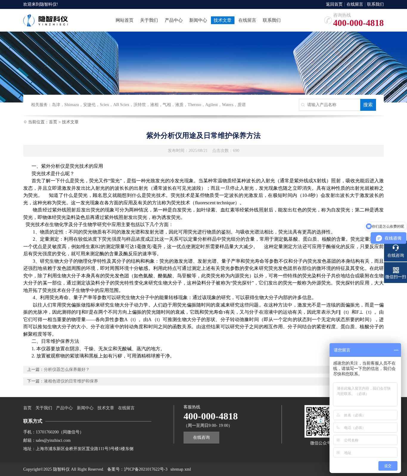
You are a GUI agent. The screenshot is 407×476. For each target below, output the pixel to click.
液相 (154, 104)
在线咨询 (201, 437)
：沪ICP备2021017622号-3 (143, 469)
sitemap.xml (180, 469)
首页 (53, 122)
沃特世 (139, 104)
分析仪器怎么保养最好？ (67, 369)
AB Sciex (121, 104)
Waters (227, 104)
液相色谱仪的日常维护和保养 (71, 381)
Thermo (194, 104)
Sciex (104, 104)
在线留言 (355, 4)
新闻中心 (85, 408)
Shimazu (71, 104)
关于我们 (43, 408)
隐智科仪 (48, 4)
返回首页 (334, 4)
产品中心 (64, 408)
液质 (179, 104)
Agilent (211, 104)
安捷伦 (89, 104)
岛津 (56, 104)
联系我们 (375, 4)
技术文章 (70, 122)
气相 (167, 104)
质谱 (241, 104)
